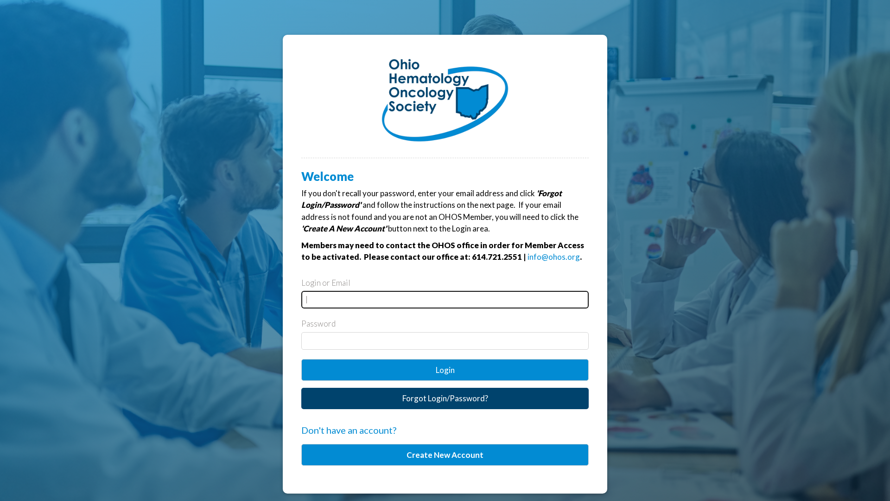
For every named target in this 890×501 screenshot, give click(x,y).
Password (318, 323)
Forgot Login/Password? (445, 398)
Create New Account (445, 455)
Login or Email (325, 283)
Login (445, 370)
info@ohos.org (554, 257)
